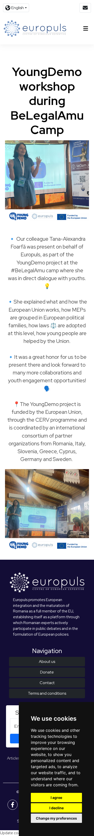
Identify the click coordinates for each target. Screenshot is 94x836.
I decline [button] (56, 808)
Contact (47, 682)
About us (47, 661)
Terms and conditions (47, 693)
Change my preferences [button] (56, 818)
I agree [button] (56, 797)
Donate (47, 672)
